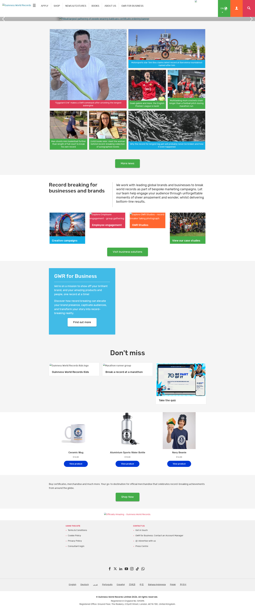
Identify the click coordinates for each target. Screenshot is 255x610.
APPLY (44, 6)
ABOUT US (110, 6)
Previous (4, 19)
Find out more (82, 322)
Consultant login (76, 546)
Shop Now (127, 497)
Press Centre (141, 546)
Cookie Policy (74, 536)
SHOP (57, 6)
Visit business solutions (127, 252)
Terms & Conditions (77, 530)
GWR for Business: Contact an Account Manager (159, 536)
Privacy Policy (75, 541)
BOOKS (95, 6)
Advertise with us (147, 541)
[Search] (249, 8)
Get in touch (141, 530)
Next (251, 19)
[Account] (236, 8)
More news (127, 163)
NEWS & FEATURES (75, 6)
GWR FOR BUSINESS (132, 6)
